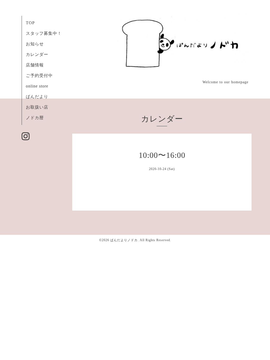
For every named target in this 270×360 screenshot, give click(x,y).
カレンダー (37, 54)
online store (37, 86)
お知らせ (35, 44)
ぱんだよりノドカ (124, 240)
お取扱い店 (37, 107)
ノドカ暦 (35, 117)
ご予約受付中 (39, 75)
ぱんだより (37, 96)
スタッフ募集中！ (44, 33)
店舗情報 (35, 65)
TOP (30, 23)
